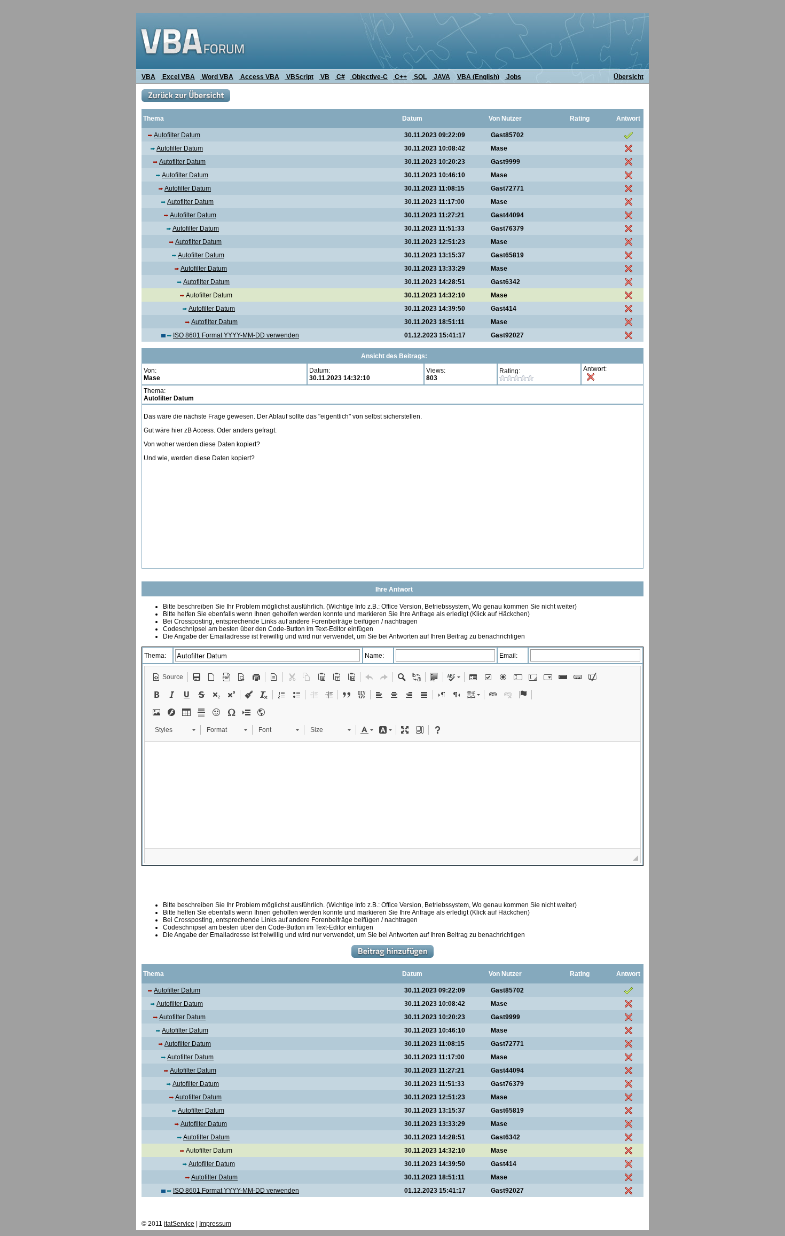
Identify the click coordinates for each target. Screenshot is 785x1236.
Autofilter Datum (177, 135)
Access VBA (259, 77)
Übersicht (628, 77)
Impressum (215, 1223)
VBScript (299, 77)
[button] (167, 677)
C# (340, 77)
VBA (148, 77)
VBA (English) (478, 77)
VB (324, 77)
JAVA (441, 77)
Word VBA (216, 77)
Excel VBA (178, 77)
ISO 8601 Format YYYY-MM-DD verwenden (236, 335)
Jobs (513, 77)
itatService (179, 1223)
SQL (419, 77)
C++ (400, 77)
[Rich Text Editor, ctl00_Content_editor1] (392, 795)
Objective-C (369, 77)
